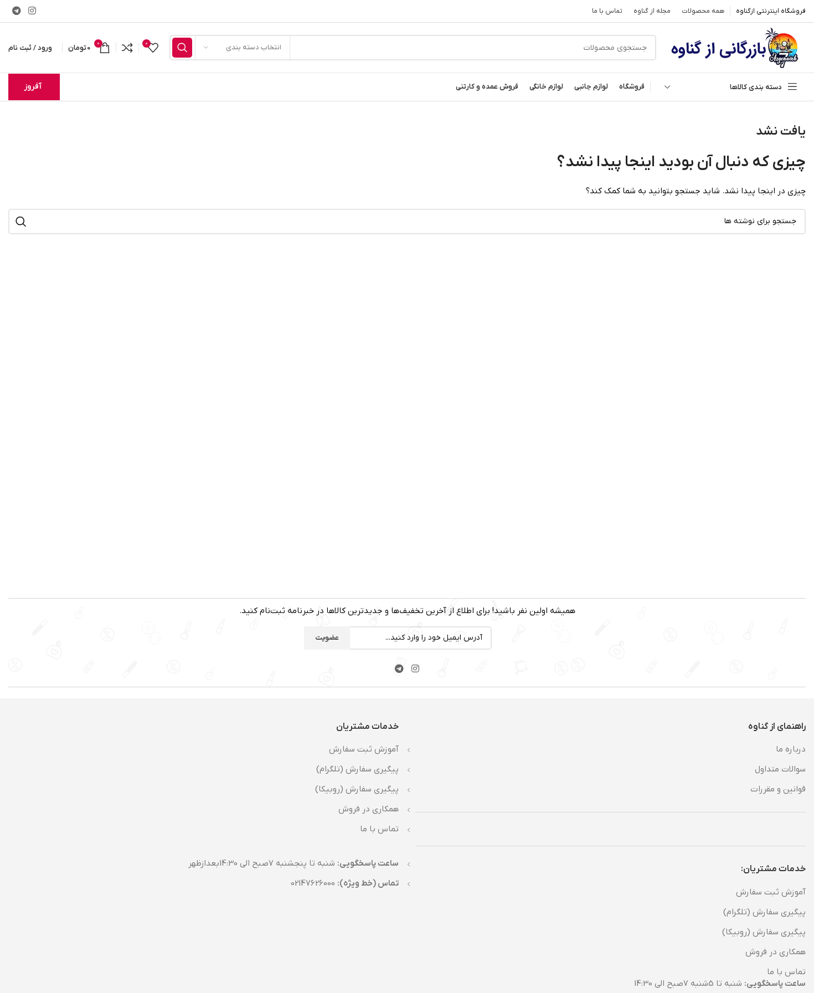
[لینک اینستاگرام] (31, 11)
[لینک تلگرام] (16, 11)
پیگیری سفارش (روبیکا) (764, 932)
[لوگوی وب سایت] (736, 47)
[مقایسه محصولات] (127, 48)
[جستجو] (182, 48)
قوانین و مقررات (778, 789)
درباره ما (791, 749)
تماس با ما (786, 971)
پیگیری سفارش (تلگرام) (764, 912)
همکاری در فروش (775, 952)
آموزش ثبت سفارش (771, 892)
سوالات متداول (780, 769)
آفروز (33, 86)
